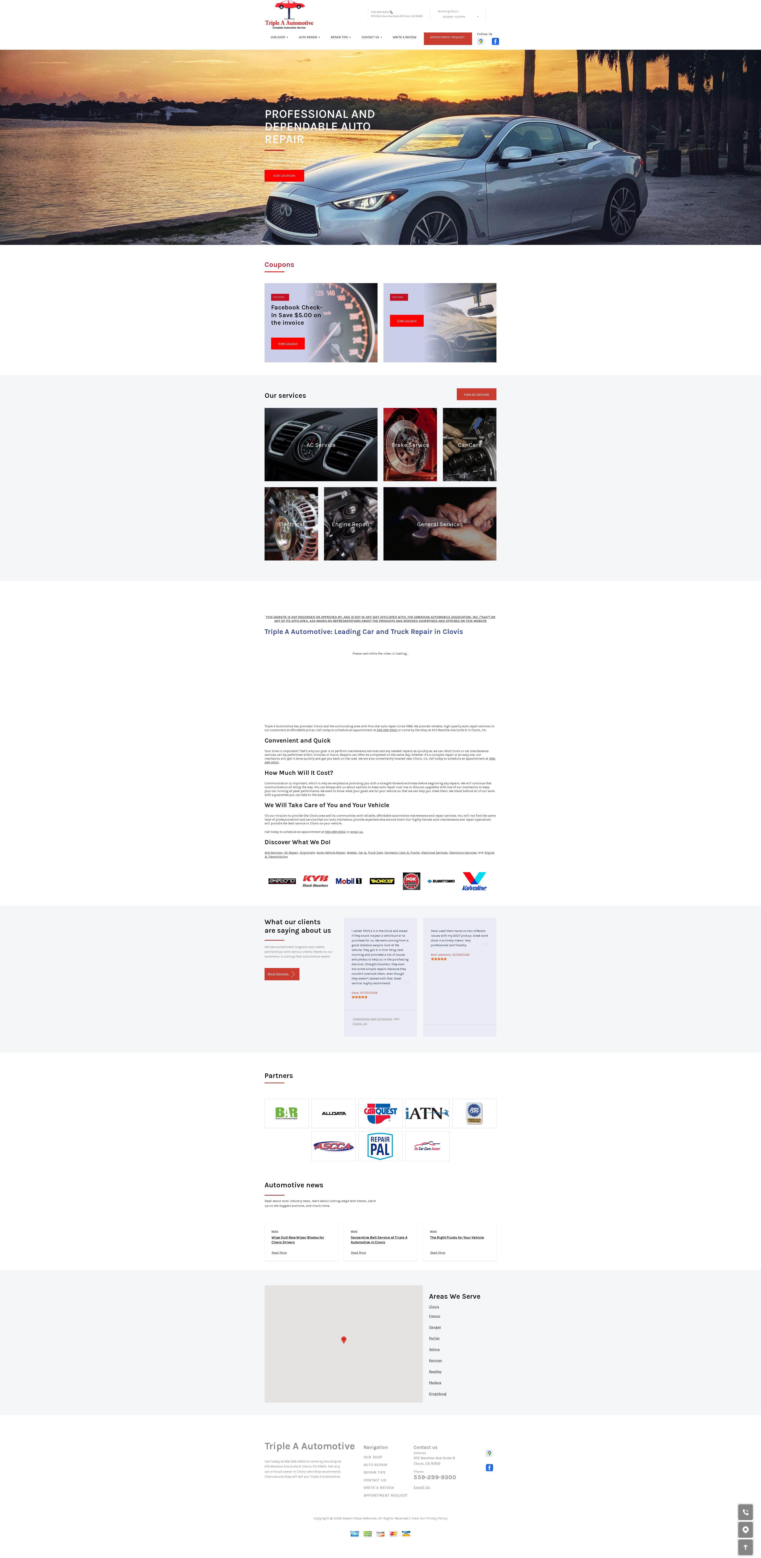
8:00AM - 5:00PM (454, 16)
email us (356, 832)
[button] (343, 1340)
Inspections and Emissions (372, 1019)
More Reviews (278, 974)
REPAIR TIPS (339, 37)
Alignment (307, 852)
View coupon (288, 343)
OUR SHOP (278, 37)
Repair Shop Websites (360, 1518)
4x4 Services (274, 852)
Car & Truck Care (370, 852)
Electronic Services (463, 852)
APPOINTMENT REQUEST (447, 37)
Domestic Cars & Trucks (402, 852)
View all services (476, 394)
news (275, 1231)
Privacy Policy (436, 1518)
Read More (279, 1252)
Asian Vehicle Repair (330, 852)
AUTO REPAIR (308, 37)
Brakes (352, 852)
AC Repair (291, 852)
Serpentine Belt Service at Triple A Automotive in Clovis (379, 1239)
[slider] (359, 997)
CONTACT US (370, 37)
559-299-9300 (380, 12)
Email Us (422, 1487)
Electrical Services (434, 852)
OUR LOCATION (284, 176)
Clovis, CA (360, 1023)
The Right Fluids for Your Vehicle (457, 1237)
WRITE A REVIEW (404, 37)
